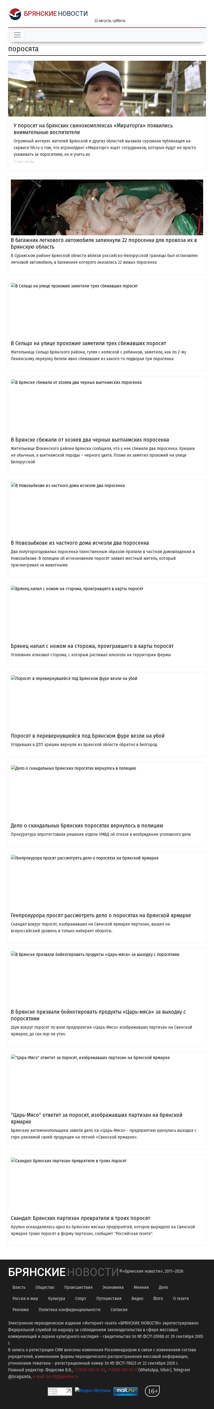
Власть (19, 1287)
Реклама (21, 1309)
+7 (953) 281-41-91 (89, 1369)
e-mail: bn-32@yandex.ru (55, 1376)
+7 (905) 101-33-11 (122, 1369)
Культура (56, 1298)
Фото (158, 1298)
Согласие (119, 1309)
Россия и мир (25, 1298)
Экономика (113, 1287)
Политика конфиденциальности (70, 1309)
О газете (181, 1298)
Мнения (141, 1287)
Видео (137, 1298)
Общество (44, 1287)
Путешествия (108, 1298)
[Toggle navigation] (17, 34)
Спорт (80, 1298)
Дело (163, 1287)
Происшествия (78, 1287)
